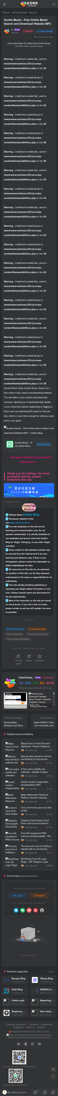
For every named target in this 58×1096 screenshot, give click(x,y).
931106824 (13, 565)
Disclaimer (34, 1024)
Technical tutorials (19, 12)
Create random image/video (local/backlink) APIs (34, 783)
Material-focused (38, 629)
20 (43, 683)
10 (36, 683)
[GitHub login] (42, 910)
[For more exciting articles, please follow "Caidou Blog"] (29, 489)
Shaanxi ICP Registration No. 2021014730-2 (30, 1031)
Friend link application (16, 1024)
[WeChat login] (22, 910)
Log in (20, 895)
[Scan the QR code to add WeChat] (53, 1069)
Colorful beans (12, 29)
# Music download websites (18, 639)
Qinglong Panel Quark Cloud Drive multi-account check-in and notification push (35, 823)
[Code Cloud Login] (35, 910)
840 (29, 683)
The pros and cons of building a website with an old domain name (36, 849)
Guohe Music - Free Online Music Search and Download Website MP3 (27, 22)
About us (31, 1027)
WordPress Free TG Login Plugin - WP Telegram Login (34, 860)
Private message (46, 31)
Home (6, 12)
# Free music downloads (38, 634)
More (51, 971)
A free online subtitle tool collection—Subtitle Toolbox (34, 770)
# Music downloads (14, 634)
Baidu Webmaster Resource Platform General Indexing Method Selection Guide (34, 797)
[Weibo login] (29, 910)
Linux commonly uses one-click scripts (36, 809)
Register (41, 895)
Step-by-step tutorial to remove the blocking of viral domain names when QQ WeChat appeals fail (36, 761)
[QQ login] (16, 910)
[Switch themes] (53, 1076)
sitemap (41, 1027)
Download (45, 444)
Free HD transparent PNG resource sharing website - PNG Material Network (36, 836)
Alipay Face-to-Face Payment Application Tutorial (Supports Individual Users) (35, 746)
